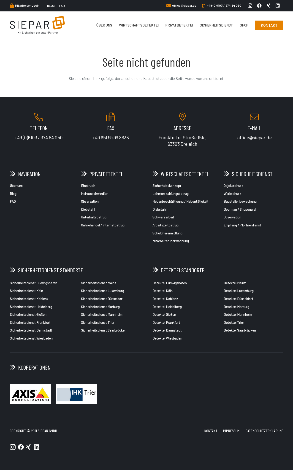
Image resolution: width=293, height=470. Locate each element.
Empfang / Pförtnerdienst (242, 225)
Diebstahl (88, 209)
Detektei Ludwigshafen (169, 283)
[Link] (37, 25)
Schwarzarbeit (163, 217)
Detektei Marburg (236, 307)
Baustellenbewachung (240, 201)
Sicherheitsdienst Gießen (28, 314)
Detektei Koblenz (165, 299)
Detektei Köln (162, 291)
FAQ (13, 201)
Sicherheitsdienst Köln (26, 291)
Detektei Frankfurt (166, 322)
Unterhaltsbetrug (93, 217)
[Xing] (269, 5)
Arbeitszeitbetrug (165, 225)
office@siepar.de (254, 137)
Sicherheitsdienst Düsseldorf (102, 299)
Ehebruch (88, 185)
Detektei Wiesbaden (167, 338)
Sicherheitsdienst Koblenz (29, 299)
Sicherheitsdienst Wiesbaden (31, 338)
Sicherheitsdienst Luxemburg (102, 291)
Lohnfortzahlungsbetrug (170, 193)
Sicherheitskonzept (166, 185)
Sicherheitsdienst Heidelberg (31, 307)
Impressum (231, 430)
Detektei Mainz (235, 283)
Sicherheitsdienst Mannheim (101, 314)
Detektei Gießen (164, 314)
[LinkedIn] (278, 5)
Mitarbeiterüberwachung (171, 241)
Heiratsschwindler (94, 193)
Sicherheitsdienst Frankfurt (30, 322)
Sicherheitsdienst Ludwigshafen (33, 283)
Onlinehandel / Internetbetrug (103, 225)
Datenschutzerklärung (264, 430)
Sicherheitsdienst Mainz (98, 283)
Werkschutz (232, 193)
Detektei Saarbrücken (240, 330)
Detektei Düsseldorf (238, 299)
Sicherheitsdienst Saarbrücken (103, 330)
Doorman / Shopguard (240, 209)
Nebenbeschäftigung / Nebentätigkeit (180, 201)
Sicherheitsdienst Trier (97, 322)
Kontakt (210, 430)
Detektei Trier (234, 322)
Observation (90, 201)
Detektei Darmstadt (167, 330)
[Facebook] (260, 5)
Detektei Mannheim (238, 314)
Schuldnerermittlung (167, 233)
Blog (13, 193)
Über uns (16, 185)
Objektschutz (233, 185)
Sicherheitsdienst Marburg (100, 307)
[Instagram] (251, 5)
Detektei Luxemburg (239, 291)
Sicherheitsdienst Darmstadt (31, 330)
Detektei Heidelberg (167, 307)
